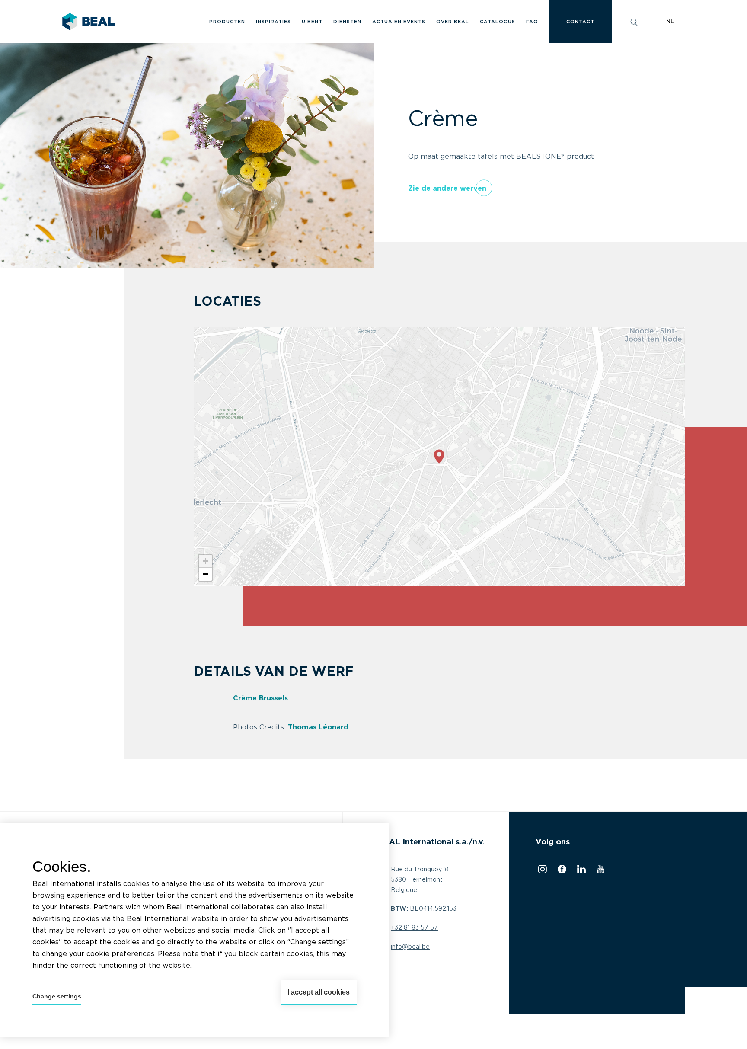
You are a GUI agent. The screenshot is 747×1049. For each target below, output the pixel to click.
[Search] (633, 21)
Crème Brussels (261, 698)
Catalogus (497, 21)
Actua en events (398, 21)
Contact (580, 21)
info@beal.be (410, 947)
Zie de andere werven (447, 188)
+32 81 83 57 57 (414, 928)
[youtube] (599, 871)
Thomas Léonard (318, 727)
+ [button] (205, 561)
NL (670, 22)
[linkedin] (580, 871)
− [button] (205, 574)
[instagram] (541, 871)
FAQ (532, 21)
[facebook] (560, 871)
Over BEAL (452, 21)
